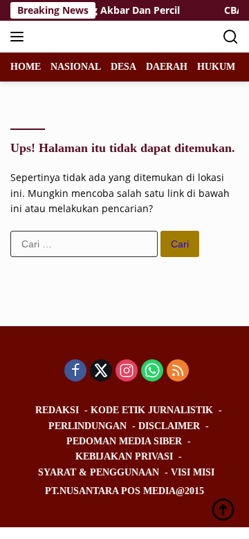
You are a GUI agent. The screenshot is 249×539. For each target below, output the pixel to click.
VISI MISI (192, 472)
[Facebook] (75, 371)
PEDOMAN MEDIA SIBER (124, 441)
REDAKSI (57, 410)
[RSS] (178, 371)
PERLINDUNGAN (87, 426)
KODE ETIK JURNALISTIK (152, 410)
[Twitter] (101, 371)
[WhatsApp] (152, 371)
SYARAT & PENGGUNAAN (98, 472)
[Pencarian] (231, 37)
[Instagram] (127, 371)
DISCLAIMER (169, 426)
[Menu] (19, 36)
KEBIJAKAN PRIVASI (124, 456)
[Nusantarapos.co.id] (103, 36)
